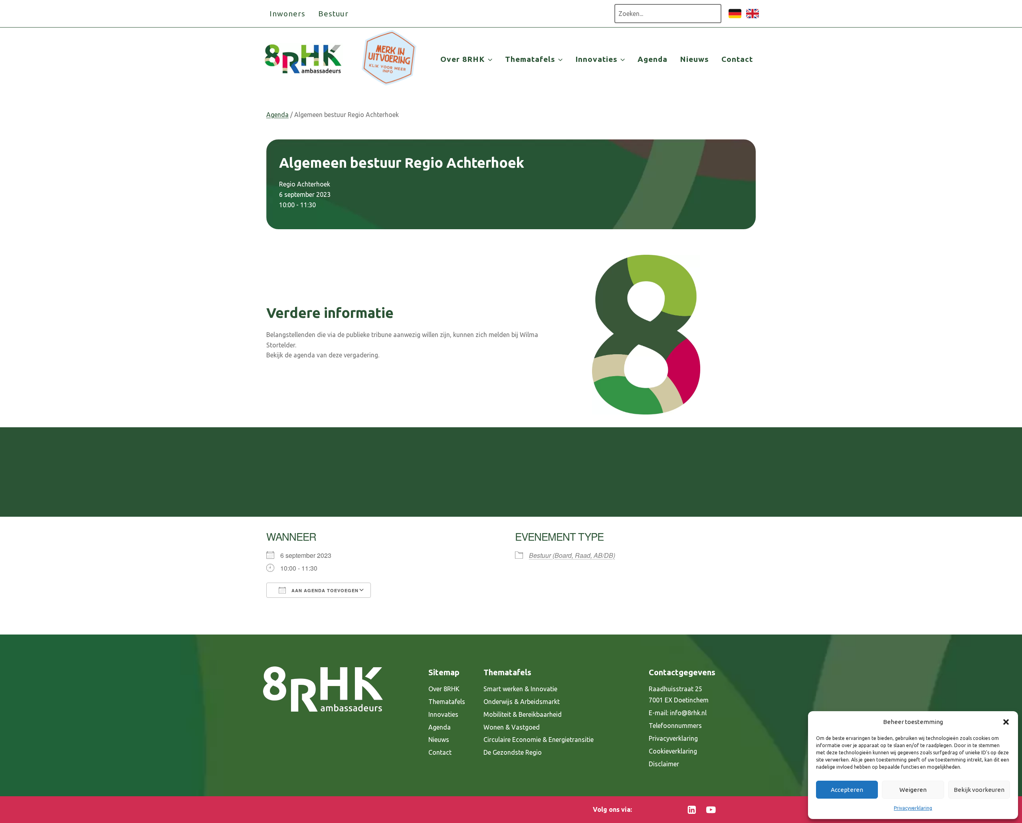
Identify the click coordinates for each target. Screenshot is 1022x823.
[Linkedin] (692, 809)
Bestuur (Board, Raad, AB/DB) (572, 555)
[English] (752, 17)
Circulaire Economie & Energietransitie (538, 739)
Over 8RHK (444, 688)
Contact (737, 59)
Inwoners (287, 13)
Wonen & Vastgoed (511, 727)
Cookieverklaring (673, 751)
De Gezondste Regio (512, 752)
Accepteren (847, 789)
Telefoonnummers (675, 725)
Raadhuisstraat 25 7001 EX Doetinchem (679, 694)
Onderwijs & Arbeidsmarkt (521, 701)
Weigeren (913, 789)
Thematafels (446, 701)
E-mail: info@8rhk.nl (678, 712)
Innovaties (443, 714)
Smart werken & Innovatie (520, 688)
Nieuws (694, 59)
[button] (1006, 722)
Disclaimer (664, 763)
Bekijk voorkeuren (979, 789)
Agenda (652, 59)
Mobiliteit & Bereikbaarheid (522, 714)
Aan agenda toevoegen (324, 590)
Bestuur (333, 13)
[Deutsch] (735, 17)
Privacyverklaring (913, 808)
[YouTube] (710, 809)
